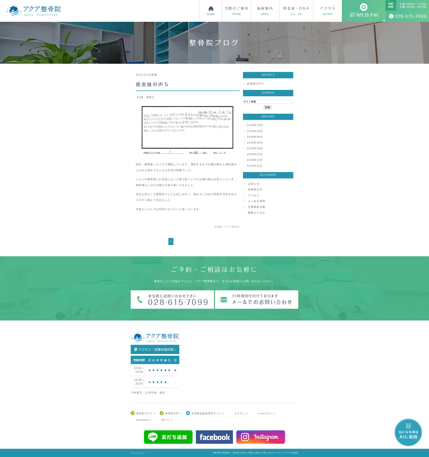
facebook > (144, 419)
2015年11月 (255, 165)
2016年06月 (255, 136)
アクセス (328, 11)
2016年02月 (255, 154)
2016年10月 (255, 125)
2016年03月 (255, 148)
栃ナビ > (167, 419)
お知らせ (254, 183)
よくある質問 (256, 201)
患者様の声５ (153, 84)
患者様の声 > (173, 413)
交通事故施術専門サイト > (208, 413)
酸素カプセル (256, 212)
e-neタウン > (266, 413)
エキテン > (241, 413)
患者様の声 (255, 189)
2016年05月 (255, 142)
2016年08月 (255, 131)
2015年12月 (255, 159)
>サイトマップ (137, 453)
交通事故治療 (256, 206)
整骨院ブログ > (145, 413)
